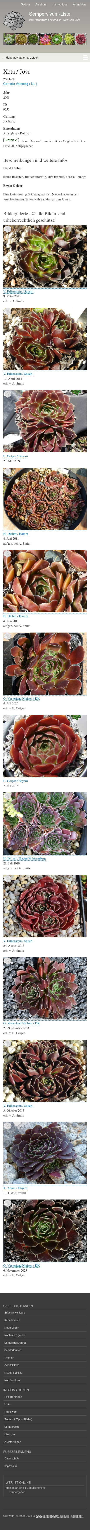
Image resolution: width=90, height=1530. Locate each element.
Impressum (10, 1466)
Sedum (25, 4)
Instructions (60, 4)
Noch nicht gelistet (15, 1335)
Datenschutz (11, 1458)
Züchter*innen (12, 1442)
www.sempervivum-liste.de (52, 1515)
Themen (9, 1357)
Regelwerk (10, 1411)
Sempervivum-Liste (49, 13)
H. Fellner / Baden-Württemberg (24, 858)
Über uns (9, 1434)
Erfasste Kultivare (14, 1312)
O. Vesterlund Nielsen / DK (21, 698)
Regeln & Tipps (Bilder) (18, 1419)
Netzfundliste (12, 1380)
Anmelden (79, 4)
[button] (45, 286)
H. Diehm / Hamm (15, 533)
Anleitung (41, 4)
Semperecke (11, 1426)
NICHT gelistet (13, 1372)
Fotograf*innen (13, 1396)
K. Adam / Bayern (15, 1188)
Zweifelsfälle (11, 1365)
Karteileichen (12, 1320)
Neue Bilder (11, 1327)
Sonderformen (12, 1350)
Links (7, 1404)
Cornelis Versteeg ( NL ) (20, 83)
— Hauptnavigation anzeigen (20, 57)
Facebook (77, 1515)
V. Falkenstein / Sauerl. (18, 291)
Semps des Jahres (15, 1342)
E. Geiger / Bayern (15, 456)
